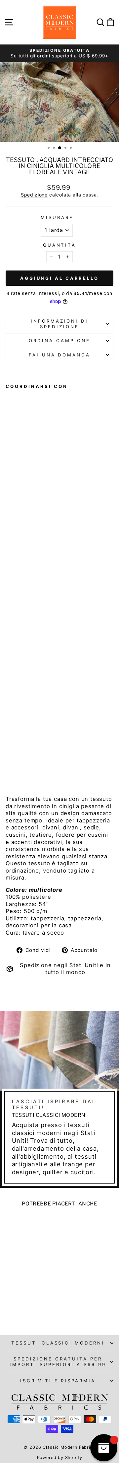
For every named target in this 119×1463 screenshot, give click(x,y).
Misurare (57, 217)
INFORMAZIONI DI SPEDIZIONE (60, 323)
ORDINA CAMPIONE (59, 340)
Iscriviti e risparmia (58, 1380)
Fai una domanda (60, 354)
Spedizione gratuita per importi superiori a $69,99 (58, 1361)
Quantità (59, 245)
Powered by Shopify (59, 1457)
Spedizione (34, 194)
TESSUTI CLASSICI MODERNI (57, 1343)
